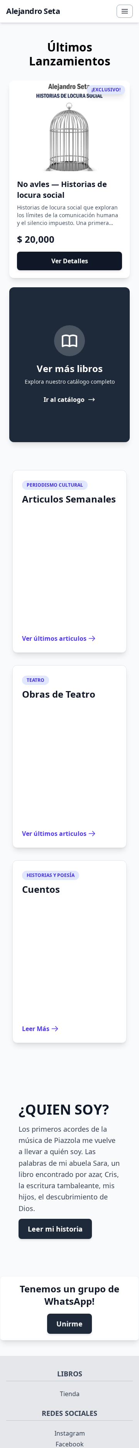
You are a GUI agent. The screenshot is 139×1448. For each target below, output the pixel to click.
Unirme (69, 1323)
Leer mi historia (55, 1229)
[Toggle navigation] (125, 11)
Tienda (70, 1394)
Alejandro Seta (33, 11)
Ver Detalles (69, 261)
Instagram (69, 1433)
